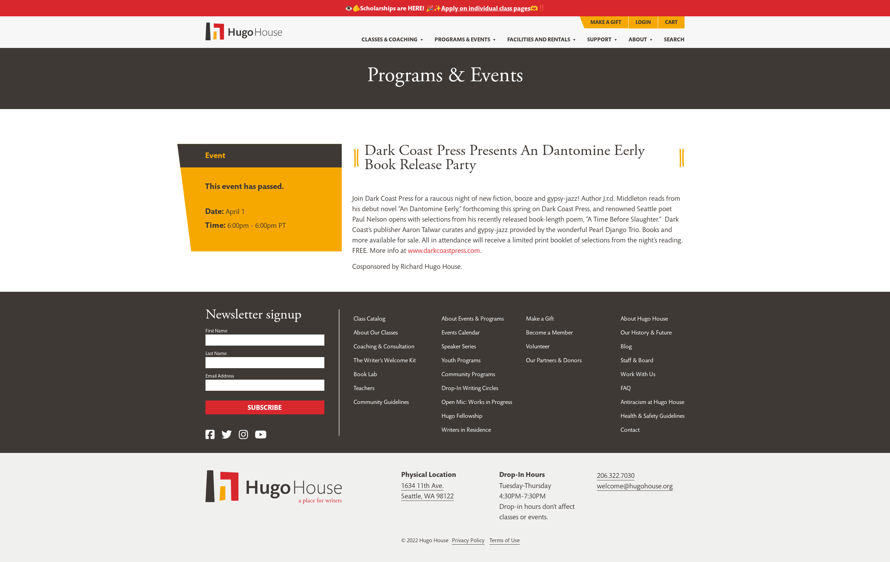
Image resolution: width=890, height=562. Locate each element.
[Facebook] (210, 435)
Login (643, 22)
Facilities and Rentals (538, 39)
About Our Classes (376, 332)
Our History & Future (646, 332)
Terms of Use (505, 540)
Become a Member (549, 332)
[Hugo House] (273, 486)
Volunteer (538, 346)
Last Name (216, 353)
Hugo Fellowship (462, 416)
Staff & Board (637, 360)
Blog (626, 346)
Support (599, 39)
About (638, 39)
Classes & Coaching (390, 39)
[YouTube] (261, 435)
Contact (630, 429)
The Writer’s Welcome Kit (385, 360)
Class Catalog (369, 318)
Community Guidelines (381, 402)
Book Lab (365, 374)
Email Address (219, 376)
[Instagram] (243, 435)
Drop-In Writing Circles (470, 388)
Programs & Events (462, 39)
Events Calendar (461, 332)
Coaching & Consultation (384, 346)
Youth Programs (461, 360)
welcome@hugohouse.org (635, 485)
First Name (216, 331)
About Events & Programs (473, 318)
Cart (671, 22)
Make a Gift (605, 22)
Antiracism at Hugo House (652, 402)
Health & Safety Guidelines (653, 416)
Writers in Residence (466, 429)
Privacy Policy (468, 540)
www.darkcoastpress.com (444, 250)
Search (674, 39)
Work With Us (638, 374)
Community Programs (468, 374)
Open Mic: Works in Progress (477, 402)
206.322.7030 (615, 475)
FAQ (626, 388)
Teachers (364, 388)
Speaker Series (459, 346)
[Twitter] (226, 435)
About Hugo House (644, 318)
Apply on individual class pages (485, 8)
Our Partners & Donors (554, 360)
